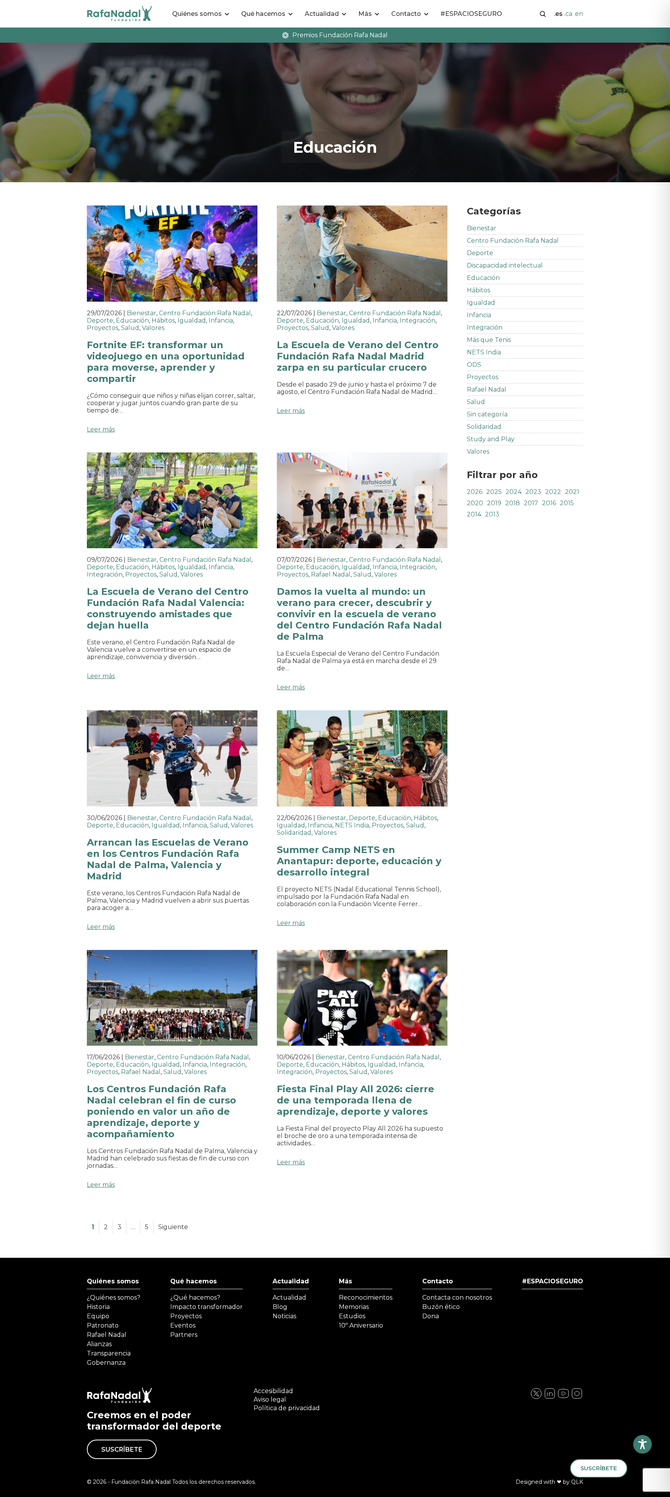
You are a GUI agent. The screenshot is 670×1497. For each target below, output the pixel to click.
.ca (568, 13)
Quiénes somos (113, 1281)
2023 (533, 492)
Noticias (284, 1316)
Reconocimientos (365, 1297)
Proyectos (102, 328)
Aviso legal (270, 1399)
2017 (531, 503)
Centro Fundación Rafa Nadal (205, 313)
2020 (475, 503)
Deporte (100, 320)
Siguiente (173, 1227)
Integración (417, 320)
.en (578, 13)
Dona (430, 1316)
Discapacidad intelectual (505, 265)
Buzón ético (441, 1307)
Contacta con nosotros (457, 1297)
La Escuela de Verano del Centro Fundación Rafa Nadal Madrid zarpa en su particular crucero (358, 356)
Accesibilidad (273, 1391)
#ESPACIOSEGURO (471, 13)
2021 (572, 492)
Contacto (437, 1281)
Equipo (98, 1316)
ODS (474, 364)
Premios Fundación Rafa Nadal (340, 35)
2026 (474, 492)
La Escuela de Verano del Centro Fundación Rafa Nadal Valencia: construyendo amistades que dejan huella (168, 608)
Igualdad (192, 320)
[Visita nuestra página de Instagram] (550, 1397)
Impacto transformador (206, 1307)
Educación (132, 320)
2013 (492, 514)
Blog (280, 1307)
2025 (494, 492)
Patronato (103, 1325)
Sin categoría (487, 414)
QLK (577, 1481)
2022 (553, 492)
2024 (513, 492)
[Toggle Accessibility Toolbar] (642, 1444)
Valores (153, 328)
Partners (183, 1334)
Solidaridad (294, 832)
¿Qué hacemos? (195, 1297)
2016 (549, 503)
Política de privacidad (287, 1408)
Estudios (352, 1316)
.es (558, 13)
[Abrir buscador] (542, 13)
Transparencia (109, 1353)
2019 (494, 503)
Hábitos (163, 320)
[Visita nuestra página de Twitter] (563, 1397)
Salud (130, 328)
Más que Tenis (489, 340)
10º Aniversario (361, 1325)
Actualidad (291, 1281)
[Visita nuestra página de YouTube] (577, 1397)
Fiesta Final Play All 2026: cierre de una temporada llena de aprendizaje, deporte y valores (355, 1100)
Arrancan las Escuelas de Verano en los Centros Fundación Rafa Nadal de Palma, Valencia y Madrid (168, 859)
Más (345, 1281)
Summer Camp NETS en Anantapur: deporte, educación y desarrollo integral (359, 861)
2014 (474, 514)
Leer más (101, 429)
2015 (567, 503)
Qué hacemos (193, 1281)
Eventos (182, 1325)
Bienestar (141, 313)
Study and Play (491, 439)
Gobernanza (106, 1362)
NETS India (352, 825)
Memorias (354, 1307)
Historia (98, 1307)
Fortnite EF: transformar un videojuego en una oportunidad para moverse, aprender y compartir (166, 361)
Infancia (221, 320)
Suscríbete (121, 1449)
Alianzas (99, 1344)
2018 (512, 503)
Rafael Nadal (331, 574)
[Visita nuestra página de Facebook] (536, 1397)
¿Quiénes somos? (113, 1297)
